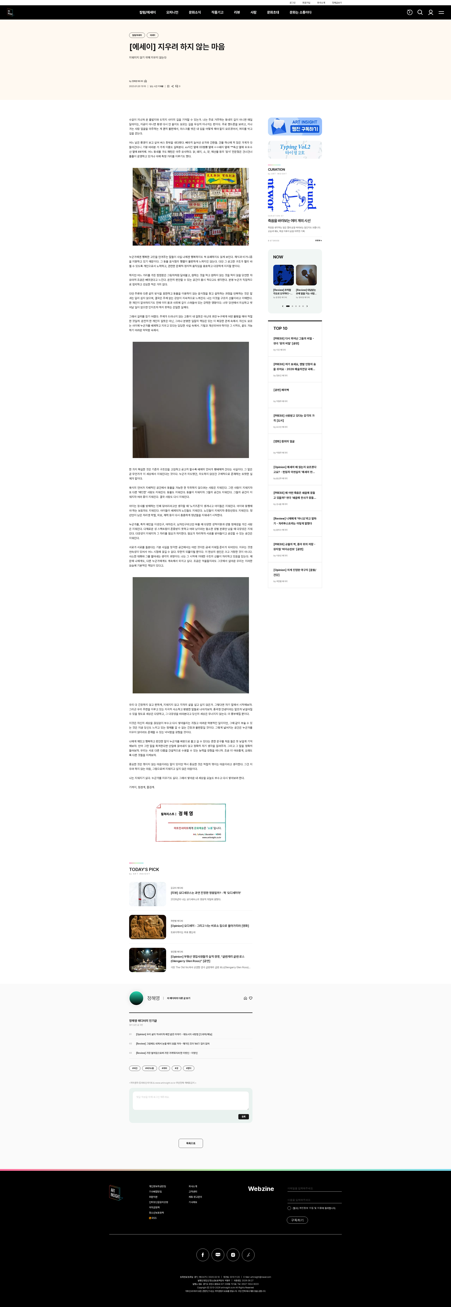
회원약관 (153, 1196)
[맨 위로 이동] (438, 1294)
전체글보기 (337, 2)
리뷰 (237, 12)
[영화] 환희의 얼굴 (284, 441)
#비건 (134, 1068)
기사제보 (193, 1202)
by (136, 81)
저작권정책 (154, 1207)
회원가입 (306, 2)
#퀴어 (164, 1068)
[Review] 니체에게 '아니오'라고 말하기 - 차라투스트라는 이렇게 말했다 (294, 521)
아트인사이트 (10, 12)
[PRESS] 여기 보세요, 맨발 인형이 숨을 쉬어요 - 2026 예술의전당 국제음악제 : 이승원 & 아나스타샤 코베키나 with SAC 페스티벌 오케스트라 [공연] (294, 367)
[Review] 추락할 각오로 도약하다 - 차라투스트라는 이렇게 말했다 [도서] (283, 292)
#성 (176, 1068)
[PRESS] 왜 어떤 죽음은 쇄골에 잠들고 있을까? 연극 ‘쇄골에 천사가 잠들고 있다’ (294, 495)
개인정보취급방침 (157, 1186)
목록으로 (190, 1143)
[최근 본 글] (410, 12)
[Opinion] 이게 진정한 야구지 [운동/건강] (294, 572)
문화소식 (195, 12)
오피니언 (172, 12)
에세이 (152, 35)
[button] (288, 306)
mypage (430, 12)
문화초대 (273, 12)
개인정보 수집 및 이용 (310, 1208)
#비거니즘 (149, 1068)
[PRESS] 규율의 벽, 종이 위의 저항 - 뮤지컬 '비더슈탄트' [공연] (294, 547)
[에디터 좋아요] (250, 998)
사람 (254, 12)
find (420, 12)
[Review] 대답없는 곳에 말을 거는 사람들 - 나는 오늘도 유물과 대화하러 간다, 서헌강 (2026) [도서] (306, 292)
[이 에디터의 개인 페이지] (145, 81)
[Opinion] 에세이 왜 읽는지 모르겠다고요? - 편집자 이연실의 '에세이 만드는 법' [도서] (294, 470)
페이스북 (202, 1255)
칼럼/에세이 (148, 12)
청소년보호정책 (156, 1212)
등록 (244, 1116)
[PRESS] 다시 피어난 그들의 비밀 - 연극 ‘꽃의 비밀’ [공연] (293, 341)
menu (441, 12)
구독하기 (297, 1220)
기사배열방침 (155, 1191)
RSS (154, 1218)
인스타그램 (233, 1255)
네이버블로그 (218, 1255)
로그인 (292, 2)
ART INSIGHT (116, 1193)
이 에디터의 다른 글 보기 (178, 998)
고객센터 (193, 1191)
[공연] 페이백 (281, 390)
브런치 (248, 1255)
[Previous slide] (282, 306)
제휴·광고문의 (195, 1196)
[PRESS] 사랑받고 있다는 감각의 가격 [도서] (293, 418)
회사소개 (321, 2)
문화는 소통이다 (300, 12)
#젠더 (188, 1068)
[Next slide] (307, 306)
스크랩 (168, 86)
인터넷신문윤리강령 (158, 1202)
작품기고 (217, 12)
